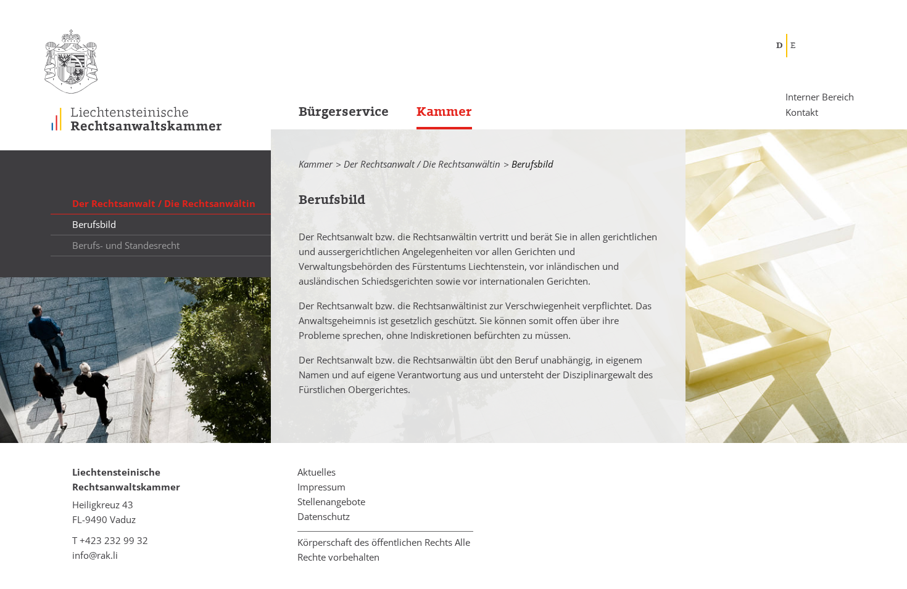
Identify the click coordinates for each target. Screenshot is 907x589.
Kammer (444, 112)
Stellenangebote (331, 501)
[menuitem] (330, 115)
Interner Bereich (819, 97)
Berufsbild (94, 224)
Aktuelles (316, 472)
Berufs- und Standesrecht (126, 245)
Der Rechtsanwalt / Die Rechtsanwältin (422, 164)
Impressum (321, 487)
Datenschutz (323, 516)
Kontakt (801, 111)
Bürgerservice (344, 112)
